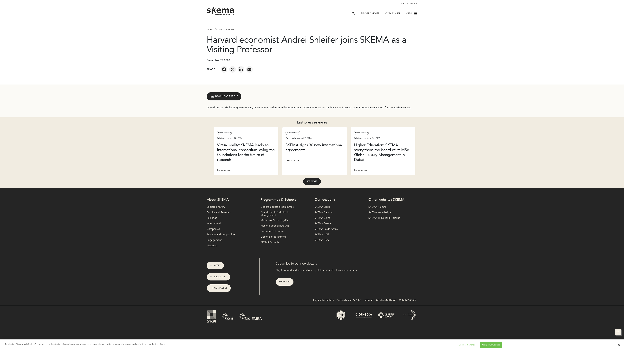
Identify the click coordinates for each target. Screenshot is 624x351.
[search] (353, 13)
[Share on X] (232, 69)
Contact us (220, 287)
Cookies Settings (467, 344)
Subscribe (284, 281)
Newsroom (213, 245)
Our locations (324, 200)
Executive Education (272, 231)
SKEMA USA (321, 240)
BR (411, 3)
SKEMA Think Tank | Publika (384, 218)
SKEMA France (323, 223)
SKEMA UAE (321, 234)
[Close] (618, 344)
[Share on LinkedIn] (241, 69)
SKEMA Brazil (322, 207)
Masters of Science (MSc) (275, 220)
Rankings (212, 218)
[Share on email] (249, 69)
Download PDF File (226, 96)
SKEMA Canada (323, 212)
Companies (392, 13)
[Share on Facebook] (224, 69)
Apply (217, 265)
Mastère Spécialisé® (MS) (275, 226)
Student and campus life (221, 234)
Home (210, 29)
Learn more (224, 170)
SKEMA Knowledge (379, 212)
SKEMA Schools (270, 242)
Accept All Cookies (491, 344)
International (214, 223)
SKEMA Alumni (377, 207)
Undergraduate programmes (277, 207)
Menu (409, 13)
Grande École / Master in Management (275, 214)
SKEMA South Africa (326, 229)
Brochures (220, 276)
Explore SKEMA (216, 207)
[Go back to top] (618, 332)
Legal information (323, 300)
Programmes (370, 13)
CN (415, 3)
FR (407, 3)
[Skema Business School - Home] (220, 12)
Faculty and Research (219, 212)
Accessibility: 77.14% (349, 300)
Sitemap (368, 300)
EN (402, 3)
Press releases (227, 29)
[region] (312, 345)
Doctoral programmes (273, 237)
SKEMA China (322, 218)
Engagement (214, 240)
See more (312, 181)
